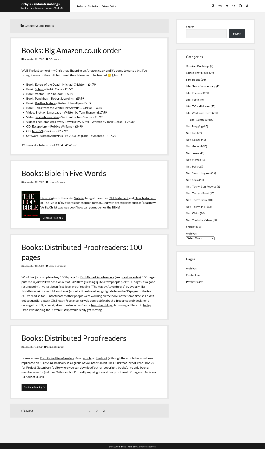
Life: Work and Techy (199, 113)
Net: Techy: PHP (196, 206)
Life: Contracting (200, 119)
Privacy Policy (109, 6)
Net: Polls (192, 166)
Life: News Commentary (200, 86)
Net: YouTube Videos (199, 220)
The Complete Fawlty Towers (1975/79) (62, 121)
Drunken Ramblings (198, 66)
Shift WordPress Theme (121, 446)
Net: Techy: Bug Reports (201, 186)
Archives (81, 6)
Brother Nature (45, 103)
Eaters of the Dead (47, 84)
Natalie (79, 198)
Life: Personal (194, 93)
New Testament (145, 198)
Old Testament (118, 198)
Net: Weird (192, 213)
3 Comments (55, 59)
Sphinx (39, 89)
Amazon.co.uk (96, 70)
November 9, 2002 (33, 346)
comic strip (97, 300)
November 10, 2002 (34, 182)
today (147, 305)
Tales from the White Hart (52, 107)
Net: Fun (191, 133)
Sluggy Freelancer (68, 300)
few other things (102, 305)
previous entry (130, 277)
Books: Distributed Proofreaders (74, 337)
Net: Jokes (192, 153)
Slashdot (101, 358)
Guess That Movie (197, 72)
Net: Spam (192, 180)
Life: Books (193, 79)
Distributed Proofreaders (97, 277)
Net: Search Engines (198, 173)
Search (190, 26)
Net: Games (193, 139)
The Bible (50, 202)
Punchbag (41, 98)
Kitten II (56, 310)
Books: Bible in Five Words (64, 173)
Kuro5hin (46, 363)
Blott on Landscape (48, 112)
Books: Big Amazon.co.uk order (71, 50)
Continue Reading (54, 218)
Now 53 (37, 131)
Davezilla (46, 198)
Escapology (40, 126)
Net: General (194, 146)
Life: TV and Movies (198, 106)
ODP (116, 363)
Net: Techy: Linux (196, 199)
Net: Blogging (194, 126)
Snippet (191, 226)
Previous (28, 410)
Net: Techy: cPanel (197, 193)
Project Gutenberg (38, 367)
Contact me (94, 6)
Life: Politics (193, 99)
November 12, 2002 (34, 59)
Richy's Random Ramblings (40, 4)
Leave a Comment (57, 182)
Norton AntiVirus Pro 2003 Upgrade (64, 135)
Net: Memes (193, 159)
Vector (39, 94)
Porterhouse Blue (47, 117)
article (87, 358)
